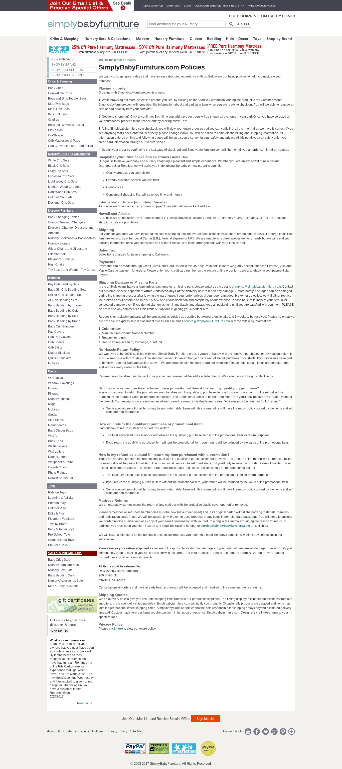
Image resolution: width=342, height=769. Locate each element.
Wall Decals (56, 378)
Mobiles (53, 363)
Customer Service (208, 5)
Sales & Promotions (65, 553)
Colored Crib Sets (60, 197)
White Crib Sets (58, 160)
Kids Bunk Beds (59, 109)
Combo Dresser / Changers (66, 222)
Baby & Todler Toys (61, 529)
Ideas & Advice (153, 5)
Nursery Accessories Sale (65, 580)
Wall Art (53, 436)
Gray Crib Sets (58, 171)
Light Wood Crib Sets (62, 181)
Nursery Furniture (169, 39)
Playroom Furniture (61, 259)
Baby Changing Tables (63, 217)
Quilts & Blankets (59, 358)
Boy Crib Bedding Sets (63, 284)
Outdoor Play (57, 508)
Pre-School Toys (59, 534)
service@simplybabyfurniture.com (258, 286)
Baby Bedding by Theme (65, 305)
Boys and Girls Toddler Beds (67, 98)
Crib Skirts (55, 347)
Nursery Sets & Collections (107, 39)
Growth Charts (58, 467)
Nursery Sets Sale (60, 570)
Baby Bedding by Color (64, 310)
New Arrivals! (62, 59)
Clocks (52, 414)
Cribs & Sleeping (64, 39)
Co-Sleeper (56, 135)
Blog (187, 5)
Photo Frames (57, 472)
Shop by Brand (279, 39)
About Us (54, 731)
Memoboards (57, 425)
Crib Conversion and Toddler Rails (71, 146)
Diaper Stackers (59, 353)
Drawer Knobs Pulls (61, 478)
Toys (257, 39)
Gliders (196, 39)
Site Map (136, 731)
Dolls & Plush (57, 513)
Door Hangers (57, 457)
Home (120, 59)
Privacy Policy (116, 731)
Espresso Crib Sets (61, 176)
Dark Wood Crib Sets (62, 192)
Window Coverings (61, 383)
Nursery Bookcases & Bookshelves (72, 238)
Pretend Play (57, 503)
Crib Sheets (56, 342)
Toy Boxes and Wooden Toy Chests (72, 270)
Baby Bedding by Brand (64, 321)
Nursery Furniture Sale (63, 565)
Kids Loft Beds (58, 114)
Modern (142, 39)
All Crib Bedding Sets (62, 300)
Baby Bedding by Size (63, 316)
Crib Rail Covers (59, 337)
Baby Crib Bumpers (61, 326)
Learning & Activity (60, 497)
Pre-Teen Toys (58, 545)
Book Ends (55, 441)
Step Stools (56, 420)
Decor (243, 39)
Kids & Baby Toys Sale (63, 586)
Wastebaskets (57, 446)
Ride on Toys (57, 492)
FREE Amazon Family (261, 5)
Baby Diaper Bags (60, 430)
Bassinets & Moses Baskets (66, 125)
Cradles (53, 119)
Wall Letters (56, 451)
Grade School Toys (61, 540)
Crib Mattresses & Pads (64, 140)
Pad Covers (56, 331)
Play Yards (55, 130)
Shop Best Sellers (67, 70)
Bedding (214, 39)
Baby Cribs (55, 88)
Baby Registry (233, 5)
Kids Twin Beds (58, 104)
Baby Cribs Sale (59, 559)
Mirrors (53, 388)
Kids (230, 39)
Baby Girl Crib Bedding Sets (67, 289)
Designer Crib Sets (61, 202)
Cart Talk (173, 5)
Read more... (86, 703)
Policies (98, 731)
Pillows (53, 393)
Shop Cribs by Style (68, 75)
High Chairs (56, 264)
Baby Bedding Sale (61, 575)
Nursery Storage (59, 243)
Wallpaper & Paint (60, 462)
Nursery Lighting (59, 399)
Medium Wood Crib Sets (64, 187)
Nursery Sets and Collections (69, 154)
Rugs (51, 404)
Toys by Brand (57, 524)
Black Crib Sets (58, 165)
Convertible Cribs (60, 93)
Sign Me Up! (60, 631)
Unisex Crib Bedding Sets (65, 295)
